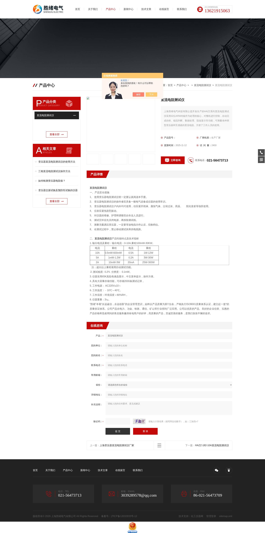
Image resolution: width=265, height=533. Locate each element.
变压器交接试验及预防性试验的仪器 (58, 190)
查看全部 (55, 134)
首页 (77, 9)
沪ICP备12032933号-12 (124, 516)
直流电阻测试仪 (202, 85)
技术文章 (146, 9)
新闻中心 (128, 9)
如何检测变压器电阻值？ (51, 180)
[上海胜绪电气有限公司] (49, 9)
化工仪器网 (197, 516)
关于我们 (93, 9)
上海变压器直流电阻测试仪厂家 (117, 445)
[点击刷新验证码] (139, 421)
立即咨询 (176, 160)
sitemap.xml (225, 516)
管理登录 (211, 516)
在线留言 (164, 9)
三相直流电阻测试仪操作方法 (54, 171)
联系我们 (182, 9)
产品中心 (111, 9)
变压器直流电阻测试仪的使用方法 (56, 161)
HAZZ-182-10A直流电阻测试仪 (212, 445)
